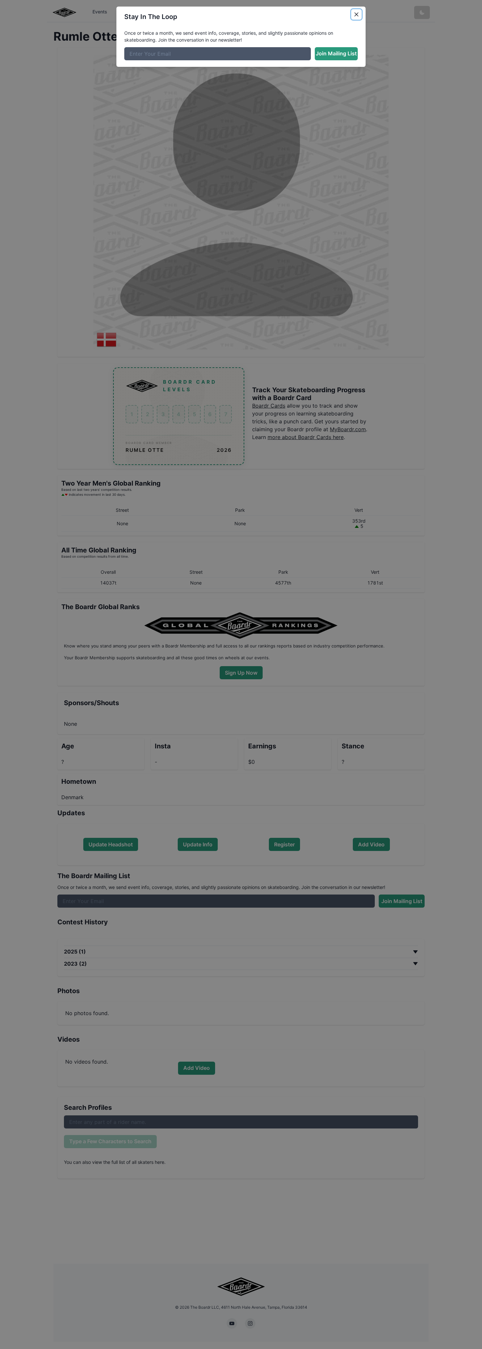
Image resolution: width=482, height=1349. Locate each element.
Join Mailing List (336, 53)
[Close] (356, 14)
